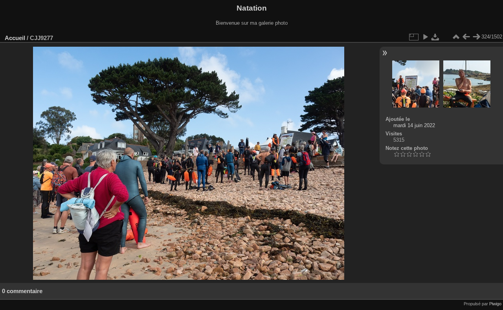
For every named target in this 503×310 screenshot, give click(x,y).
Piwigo (495, 303)
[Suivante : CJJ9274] (476, 37)
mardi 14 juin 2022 (414, 125)
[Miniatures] (456, 37)
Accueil (15, 38)
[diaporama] (425, 37)
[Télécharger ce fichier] (435, 37)
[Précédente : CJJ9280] (466, 37)
